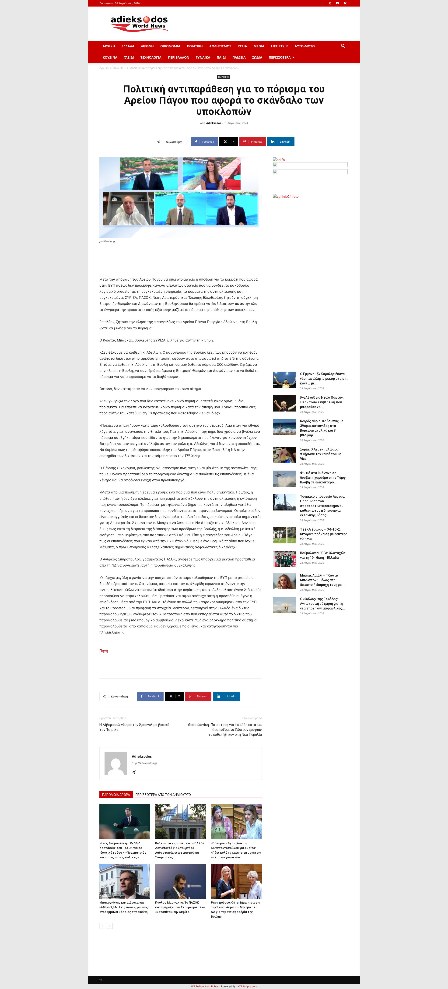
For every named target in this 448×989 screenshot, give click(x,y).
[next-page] (110, 926)
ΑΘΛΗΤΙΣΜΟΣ (220, 46)
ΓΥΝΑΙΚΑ (203, 57)
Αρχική (103, 68)
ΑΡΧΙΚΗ (109, 46)
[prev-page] (102, 926)
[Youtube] (337, 3)
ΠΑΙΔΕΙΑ (239, 57)
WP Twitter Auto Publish (205, 986)
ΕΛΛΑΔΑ (128, 46)
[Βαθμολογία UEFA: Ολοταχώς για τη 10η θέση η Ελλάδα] (284, 559)
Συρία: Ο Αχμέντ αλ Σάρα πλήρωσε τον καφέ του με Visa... (320, 454)
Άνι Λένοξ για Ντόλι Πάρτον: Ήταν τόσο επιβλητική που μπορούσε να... (322, 402)
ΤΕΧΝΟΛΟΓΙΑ (150, 57)
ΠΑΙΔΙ (221, 57)
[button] (343, 46)
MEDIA (259, 46)
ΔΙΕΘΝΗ (147, 46)
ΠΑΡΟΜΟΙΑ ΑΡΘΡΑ (116, 795)
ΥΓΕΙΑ (242, 46)
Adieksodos (213, 123)
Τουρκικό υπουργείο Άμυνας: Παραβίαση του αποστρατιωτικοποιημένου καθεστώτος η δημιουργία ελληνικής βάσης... (322, 506)
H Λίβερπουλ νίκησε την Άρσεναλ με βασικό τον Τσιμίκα (134, 727)
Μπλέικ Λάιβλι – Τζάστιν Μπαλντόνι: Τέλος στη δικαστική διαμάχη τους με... (322, 580)
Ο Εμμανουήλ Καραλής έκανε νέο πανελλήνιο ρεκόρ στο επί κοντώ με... (323, 378)
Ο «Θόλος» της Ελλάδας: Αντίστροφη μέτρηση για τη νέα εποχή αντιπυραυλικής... (322, 603)
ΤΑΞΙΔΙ (129, 57)
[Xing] (136, 772)
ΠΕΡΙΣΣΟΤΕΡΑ (280, 57)
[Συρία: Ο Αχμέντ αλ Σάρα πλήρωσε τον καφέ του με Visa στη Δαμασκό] (284, 455)
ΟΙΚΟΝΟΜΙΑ (170, 46)
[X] (329, 3)
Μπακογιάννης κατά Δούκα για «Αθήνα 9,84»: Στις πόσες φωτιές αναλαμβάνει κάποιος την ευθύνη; (123, 907)
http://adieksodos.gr (144, 763)
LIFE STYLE (279, 46)
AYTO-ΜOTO (305, 46)
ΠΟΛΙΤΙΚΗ (195, 46)
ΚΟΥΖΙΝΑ (110, 57)
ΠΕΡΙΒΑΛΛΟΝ (178, 57)
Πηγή (103, 650)
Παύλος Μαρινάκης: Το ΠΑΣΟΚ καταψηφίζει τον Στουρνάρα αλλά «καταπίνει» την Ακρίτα (180, 907)
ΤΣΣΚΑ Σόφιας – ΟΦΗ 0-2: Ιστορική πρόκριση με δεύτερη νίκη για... (323, 534)
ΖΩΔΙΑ (257, 57)
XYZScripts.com (247, 986)
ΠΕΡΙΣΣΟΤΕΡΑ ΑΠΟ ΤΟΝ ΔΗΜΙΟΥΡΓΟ (163, 795)
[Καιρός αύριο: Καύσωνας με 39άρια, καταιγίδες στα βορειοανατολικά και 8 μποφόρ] (284, 427)
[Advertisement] (310, 283)
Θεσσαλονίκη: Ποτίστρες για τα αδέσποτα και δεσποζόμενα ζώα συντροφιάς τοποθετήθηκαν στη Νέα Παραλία (225, 730)
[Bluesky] (345, 3)
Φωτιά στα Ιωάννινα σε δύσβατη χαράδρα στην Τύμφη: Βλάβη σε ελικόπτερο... (324, 477)
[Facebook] (322, 3)
